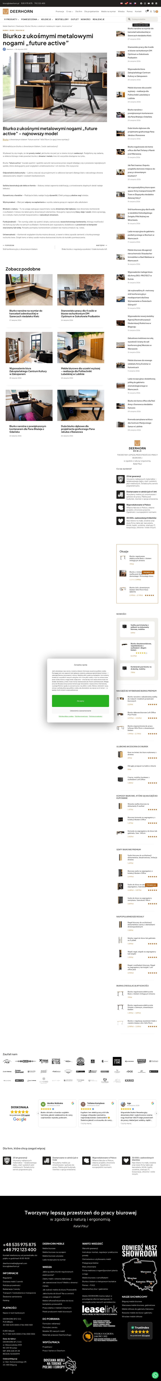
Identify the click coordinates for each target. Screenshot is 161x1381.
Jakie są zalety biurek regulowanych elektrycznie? (58, 1273)
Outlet (75, 19)
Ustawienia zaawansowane (80, 711)
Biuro (12, 30)
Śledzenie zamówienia (12, 1297)
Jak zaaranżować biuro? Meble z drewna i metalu (60, 1284)
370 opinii (25, 1115)
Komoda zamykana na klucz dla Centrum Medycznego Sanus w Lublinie (140, 423)
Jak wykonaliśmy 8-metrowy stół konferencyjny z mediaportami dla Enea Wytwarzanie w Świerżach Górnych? (141, 297)
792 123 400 (39, 3)
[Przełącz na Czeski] (135, 3)
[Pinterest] (152, 3)
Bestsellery (62, 19)
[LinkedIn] (156, 3)
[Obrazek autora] (4, 49)
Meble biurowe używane (53, 1256)
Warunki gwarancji (90, 1248)
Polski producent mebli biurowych (57, 1311)
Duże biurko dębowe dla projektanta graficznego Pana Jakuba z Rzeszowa (78, 429)
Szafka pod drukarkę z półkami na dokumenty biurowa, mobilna (140, 627)
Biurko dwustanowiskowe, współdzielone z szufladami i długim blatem (141, 647)
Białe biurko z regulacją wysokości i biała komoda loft (84, 247)
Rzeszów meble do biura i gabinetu (137, 1313)
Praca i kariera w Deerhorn (54, 1351)
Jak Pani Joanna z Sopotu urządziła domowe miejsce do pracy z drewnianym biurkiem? (141, 170)
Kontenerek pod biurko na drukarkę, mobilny (141, 668)
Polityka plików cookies (66, 716)
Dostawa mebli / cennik (13, 1281)
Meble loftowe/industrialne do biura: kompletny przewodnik (58, 1302)
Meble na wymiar (108, 11)
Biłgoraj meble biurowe (132, 1301)
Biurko (5, 139)
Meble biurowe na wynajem (54, 1252)
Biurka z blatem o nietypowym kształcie (99, 1281)
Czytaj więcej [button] (46, 1124)
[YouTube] (149, 3)
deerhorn (10, 49)
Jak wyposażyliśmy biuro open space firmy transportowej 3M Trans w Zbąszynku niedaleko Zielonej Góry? (141, 192)
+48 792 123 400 (19, 1249)
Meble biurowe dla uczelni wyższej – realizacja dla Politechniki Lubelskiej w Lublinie (80, 371)
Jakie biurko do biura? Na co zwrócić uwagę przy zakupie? (58, 1295)
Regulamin (7, 1278)
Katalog (6, 1300)
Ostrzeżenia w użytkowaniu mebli (96, 1259)
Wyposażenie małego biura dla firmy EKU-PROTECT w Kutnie (140, 275)
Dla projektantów (91, 11)
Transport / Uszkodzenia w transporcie (19, 1293)
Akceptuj (80, 701)
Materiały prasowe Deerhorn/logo (57, 1335)
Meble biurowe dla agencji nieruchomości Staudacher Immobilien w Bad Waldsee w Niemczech (141, 255)
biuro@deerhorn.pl (11, 3)
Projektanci (47, 1347)
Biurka (27, 26)
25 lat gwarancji (133, 476)
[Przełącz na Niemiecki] (126, 3)
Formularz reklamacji (51, 1323)
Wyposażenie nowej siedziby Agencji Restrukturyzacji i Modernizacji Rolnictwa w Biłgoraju (141, 321)
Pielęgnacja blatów (90, 1263)
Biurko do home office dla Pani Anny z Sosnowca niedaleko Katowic (141, 404)
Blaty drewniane (89, 1267)
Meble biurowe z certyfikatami (95, 1278)
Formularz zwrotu (50, 1327)
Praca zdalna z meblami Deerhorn (57, 1308)
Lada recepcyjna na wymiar (54, 1260)
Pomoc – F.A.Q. (88, 1285)
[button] (156, 1113)
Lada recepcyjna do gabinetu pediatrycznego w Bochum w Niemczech (141, 235)
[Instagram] (145, 3)
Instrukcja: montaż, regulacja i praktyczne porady (100, 1254)
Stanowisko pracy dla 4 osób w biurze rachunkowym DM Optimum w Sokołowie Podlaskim (80, 313)
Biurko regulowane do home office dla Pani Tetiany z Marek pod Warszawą (141, 150)
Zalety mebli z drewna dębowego (57, 1279)
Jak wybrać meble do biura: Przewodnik (59, 1290)
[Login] (151, 11)
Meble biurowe (49, 1248)
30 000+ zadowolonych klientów (141, 518)
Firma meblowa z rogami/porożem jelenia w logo (100, 1272)
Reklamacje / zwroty (11, 1289)
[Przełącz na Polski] (121, 3)
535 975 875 (26, 3)
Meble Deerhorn (9, 26)
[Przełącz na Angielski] (130, 3)
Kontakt (138, 11)
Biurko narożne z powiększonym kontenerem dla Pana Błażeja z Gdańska (27, 429)
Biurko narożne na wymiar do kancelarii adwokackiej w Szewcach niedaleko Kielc (25, 313)
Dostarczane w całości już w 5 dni (141, 491)
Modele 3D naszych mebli (54, 1331)
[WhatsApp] (155, 1375)
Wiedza (121, 11)
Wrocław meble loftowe (132, 1316)
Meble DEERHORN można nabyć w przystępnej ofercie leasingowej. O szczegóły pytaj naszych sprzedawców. (99, 1299)
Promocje (60, 11)
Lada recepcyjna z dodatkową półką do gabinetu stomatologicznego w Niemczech (141, 384)
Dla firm (78, 11)
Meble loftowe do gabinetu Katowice (137, 1309)
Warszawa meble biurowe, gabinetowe (138, 1305)
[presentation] (29, 289)
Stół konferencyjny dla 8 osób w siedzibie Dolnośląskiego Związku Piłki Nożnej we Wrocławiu (141, 214)
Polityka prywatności (81, 716)
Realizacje (99, 19)
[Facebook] (141, 3)
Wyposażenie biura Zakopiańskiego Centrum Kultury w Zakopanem (28, 371)
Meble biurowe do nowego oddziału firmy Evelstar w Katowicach (140, 364)
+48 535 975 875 (19, 1244)
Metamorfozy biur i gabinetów (95, 1289)
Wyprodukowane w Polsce (138, 504)
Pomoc (130, 11)
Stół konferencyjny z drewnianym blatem (20, 247)
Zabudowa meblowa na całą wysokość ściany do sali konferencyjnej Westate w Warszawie (140, 343)
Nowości (85, 19)
